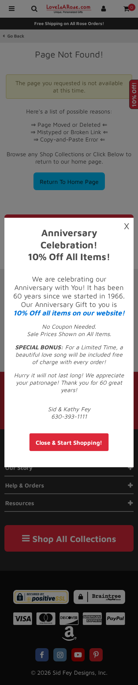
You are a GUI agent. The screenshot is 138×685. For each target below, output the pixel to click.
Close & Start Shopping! (69, 442)
